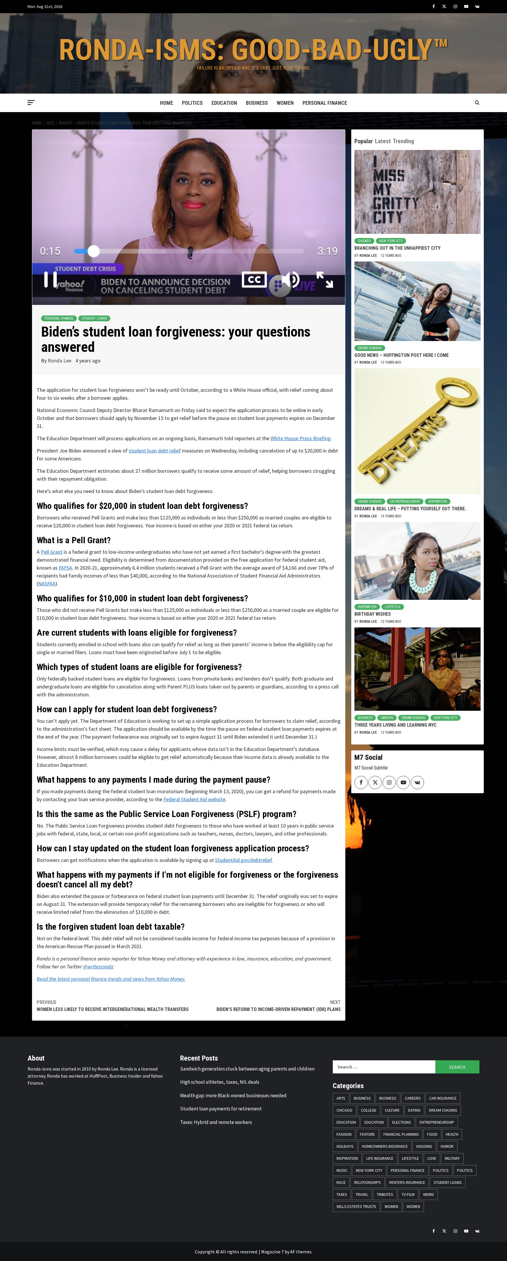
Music (342, 1170)
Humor (447, 1146)
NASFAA (46, 583)
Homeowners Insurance (385, 1146)
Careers (387, 718)
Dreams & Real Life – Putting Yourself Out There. (410, 509)
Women (285, 103)
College (368, 1110)
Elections (401, 1122)
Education (224, 103)
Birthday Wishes (372, 614)
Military (452, 1158)
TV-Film (408, 1194)
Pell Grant (51, 551)
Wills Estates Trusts (356, 1206)
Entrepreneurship (405, 501)
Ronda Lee (60, 360)
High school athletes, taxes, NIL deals (219, 1082)
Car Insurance (443, 1098)
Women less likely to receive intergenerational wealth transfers (113, 1006)
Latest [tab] (383, 141)
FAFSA (65, 567)
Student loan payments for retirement (221, 1108)
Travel (362, 1194)
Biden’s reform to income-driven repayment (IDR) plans (279, 1006)
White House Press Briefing (301, 438)
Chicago (364, 241)
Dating (414, 1110)
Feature (367, 1134)
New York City (391, 241)
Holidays (345, 1146)
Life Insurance (379, 1158)
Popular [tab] (363, 141)
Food (432, 1134)
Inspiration (437, 501)
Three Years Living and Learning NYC (395, 725)
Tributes (385, 1194)
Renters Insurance (407, 1182)
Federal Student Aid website (194, 799)
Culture (392, 1110)
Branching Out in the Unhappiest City (397, 248)
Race (341, 1182)
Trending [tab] (403, 141)
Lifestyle (392, 607)
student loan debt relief (155, 450)
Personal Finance (324, 103)
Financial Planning (401, 1134)
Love (431, 1158)
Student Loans (94, 318)
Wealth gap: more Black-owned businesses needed (233, 1095)
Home (166, 103)
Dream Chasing (370, 348)
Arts (341, 1098)
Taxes (342, 1194)
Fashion (344, 1134)
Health (452, 1134)
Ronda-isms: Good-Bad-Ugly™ (254, 50)
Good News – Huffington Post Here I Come (401, 355)
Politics (192, 103)
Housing (424, 1146)
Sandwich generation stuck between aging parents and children (247, 1069)
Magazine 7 (272, 1252)
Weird (428, 1194)
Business (257, 103)
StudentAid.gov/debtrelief (243, 860)
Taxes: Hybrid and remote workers (216, 1122)
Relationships (367, 1182)
